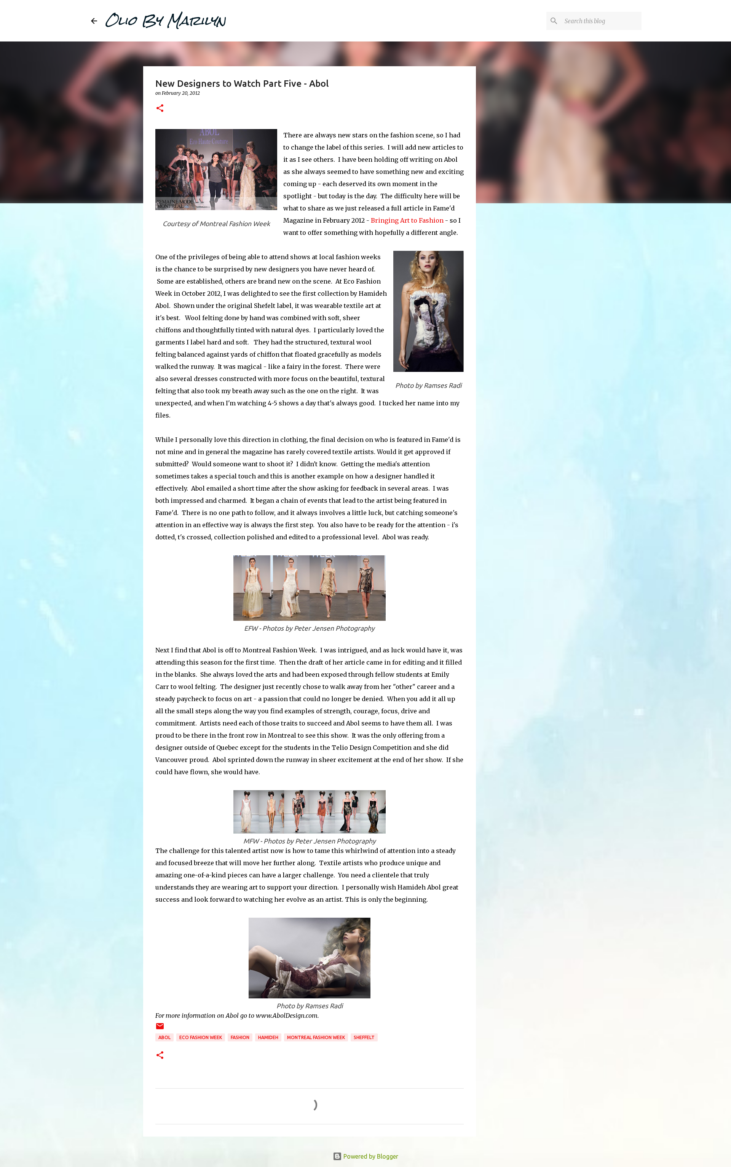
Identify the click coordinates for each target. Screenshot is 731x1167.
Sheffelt (364, 1037)
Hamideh (268, 1037)
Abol (164, 1037)
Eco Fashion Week (200, 1037)
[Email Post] (159, 1029)
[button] (159, 109)
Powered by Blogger (370, 1156)
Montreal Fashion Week (316, 1037)
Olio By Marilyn (165, 20)
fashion (240, 1037)
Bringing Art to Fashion (407, 220)
